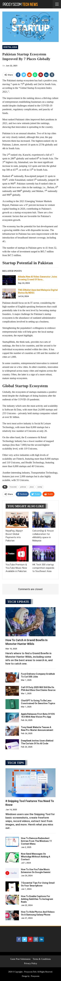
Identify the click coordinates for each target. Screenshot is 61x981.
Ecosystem (13, 487)
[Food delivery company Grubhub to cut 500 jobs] (12, 677)
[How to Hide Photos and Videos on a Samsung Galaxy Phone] (12, 915)
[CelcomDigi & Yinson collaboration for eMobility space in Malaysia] (43, 520)
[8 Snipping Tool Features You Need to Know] (30, 782)
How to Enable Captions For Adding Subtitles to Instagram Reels (37, 899)
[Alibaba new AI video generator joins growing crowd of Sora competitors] (9, 280)
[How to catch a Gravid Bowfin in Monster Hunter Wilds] (30, 621)
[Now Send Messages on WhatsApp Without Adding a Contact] (12, 857)
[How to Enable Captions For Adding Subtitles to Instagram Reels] (12, 900)
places (32, 487)
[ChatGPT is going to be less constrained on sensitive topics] (12, 704)
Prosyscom (35, 976)
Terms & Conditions (42, 959)
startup (39, 487)
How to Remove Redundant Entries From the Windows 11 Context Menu (36, 841)
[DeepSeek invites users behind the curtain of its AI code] (12, 744)
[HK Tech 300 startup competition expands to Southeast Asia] (43, 553)
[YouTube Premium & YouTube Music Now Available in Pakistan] (17, 553)
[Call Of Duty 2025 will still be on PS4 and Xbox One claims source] (12, 691)
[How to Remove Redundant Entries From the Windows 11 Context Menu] (12, 842)
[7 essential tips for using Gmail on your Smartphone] (12, 886)
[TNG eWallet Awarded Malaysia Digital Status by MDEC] (9, 294)
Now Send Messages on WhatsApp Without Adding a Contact (35, 857)
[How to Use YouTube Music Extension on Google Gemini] (12, 873)
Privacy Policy (30, 963)
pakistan (23, 487)
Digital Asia (10, 47)
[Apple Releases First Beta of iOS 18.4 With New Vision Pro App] (12, 718)
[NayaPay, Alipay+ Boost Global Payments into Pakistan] (17, 520)
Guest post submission (20, 959)
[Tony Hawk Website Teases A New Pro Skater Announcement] (12, 731)
